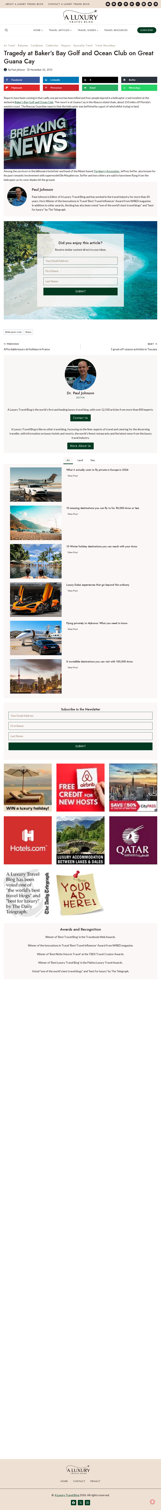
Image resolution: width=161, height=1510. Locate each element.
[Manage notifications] (152, 1501)
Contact (79, 1481)
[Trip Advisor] (138, 4)
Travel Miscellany (105, 45)
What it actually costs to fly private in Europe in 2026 (97, 470)
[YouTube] (150, 4)
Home (64, 1481)
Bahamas (23, 45)
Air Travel (9, 45)
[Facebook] (114, 4)
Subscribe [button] (146, 30)
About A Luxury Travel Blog (24, 4)
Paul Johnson (18, 70)
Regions (66, 45)
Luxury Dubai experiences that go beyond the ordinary (97, 585)
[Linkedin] (126, 4)
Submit (80, 291)
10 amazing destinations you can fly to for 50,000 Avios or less (102, 508)
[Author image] (5, 69)
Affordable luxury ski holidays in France (27, 347)
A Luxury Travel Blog (67, 1495)
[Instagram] (144, 4)
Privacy (95, 1481)
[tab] (68, 460)
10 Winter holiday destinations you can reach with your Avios (101, 546)
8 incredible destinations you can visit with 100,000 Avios (99, 661)
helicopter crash (13, 332)
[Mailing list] (108, 4)
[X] (80, 1502)
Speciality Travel (83, 45)
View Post (73, 476)
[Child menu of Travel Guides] (88, 30)
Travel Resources (116, 30)
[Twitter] (120, 4)
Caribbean (37, 45)
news (28, 332)
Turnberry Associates (106, 171)
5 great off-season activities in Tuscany (134, 347)
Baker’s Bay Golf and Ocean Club (34, 102)
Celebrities (52, 45)
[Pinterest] (132, 4)
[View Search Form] (6, 30)
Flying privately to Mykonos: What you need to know (96, 623)
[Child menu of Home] (38, 30)
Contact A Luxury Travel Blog (69, 4)
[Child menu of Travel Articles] (60, 30)
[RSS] (156, 4)
